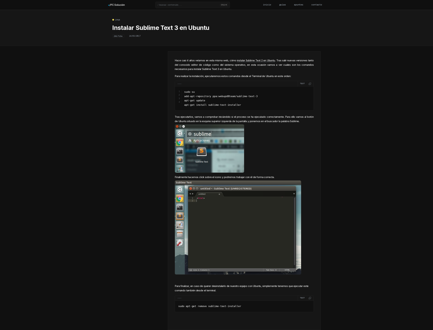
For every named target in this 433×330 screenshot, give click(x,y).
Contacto (316, 5)
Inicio (267, 5)
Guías (282, 5)
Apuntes (298, 5)
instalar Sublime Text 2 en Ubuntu (256, 60)
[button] (192, 5)
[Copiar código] (309, 84)
